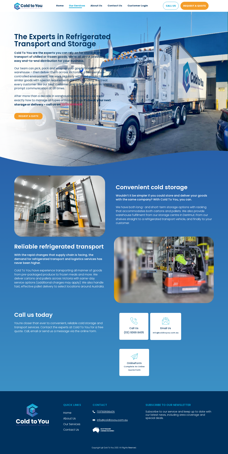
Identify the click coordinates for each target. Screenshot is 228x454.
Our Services (77, 5)
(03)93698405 (71, 104)
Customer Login (138, 5)
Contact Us (115, 5)
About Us (96, 5)
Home (60, 5)
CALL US (171, 5)
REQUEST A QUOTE (194, 5)
